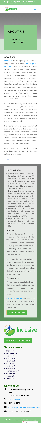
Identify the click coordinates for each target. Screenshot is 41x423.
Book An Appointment (18, 41)
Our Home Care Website (18, 340)
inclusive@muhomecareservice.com (24, 407)
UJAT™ (9, 420)
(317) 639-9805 (30, 1)
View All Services (17, 313)
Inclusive (8, 61)
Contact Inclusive (14, 298)
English (26, 422)
